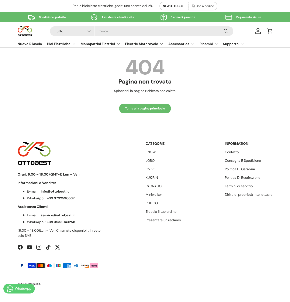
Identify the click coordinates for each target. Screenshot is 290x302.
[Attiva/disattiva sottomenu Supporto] (242, 43)
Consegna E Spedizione (243, 160)
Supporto (231, 44)
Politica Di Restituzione (242, 177)
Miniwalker (154, 194)
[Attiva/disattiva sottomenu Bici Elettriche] (73, 43)
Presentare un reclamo (163, 220)
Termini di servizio (239, 186)
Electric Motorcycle (141, 44)
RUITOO (152, 203)
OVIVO (151, 169)
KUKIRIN (152, 177)
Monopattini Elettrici (98, 44)
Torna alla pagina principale (145, 108)
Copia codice (205, 6)
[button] (270, 31)
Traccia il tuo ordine (161, 211)
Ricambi (206, 44)
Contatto (232, 152)
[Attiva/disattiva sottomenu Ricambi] (216, 43)
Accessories (178, 44)
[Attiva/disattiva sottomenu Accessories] (192, 43)
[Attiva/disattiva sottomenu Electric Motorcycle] (161, 43)
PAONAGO (154, 186)
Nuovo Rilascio (30, 44)
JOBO (150, 160)
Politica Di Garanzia (240, 169)
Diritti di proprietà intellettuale (248, 194)
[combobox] (141, 31)
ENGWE (152, 152)
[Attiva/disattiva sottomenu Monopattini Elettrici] (118, 43)
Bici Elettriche (58, 44)
